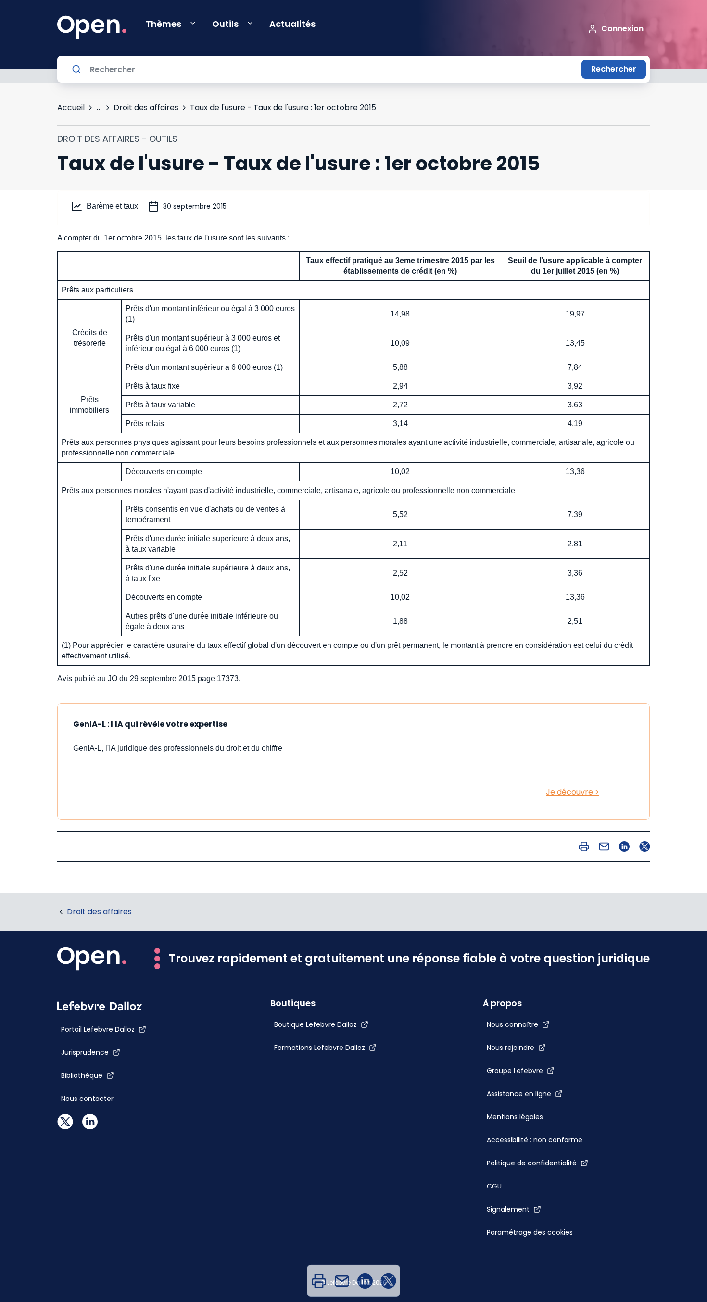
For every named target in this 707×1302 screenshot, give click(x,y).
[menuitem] (318, 1280)
